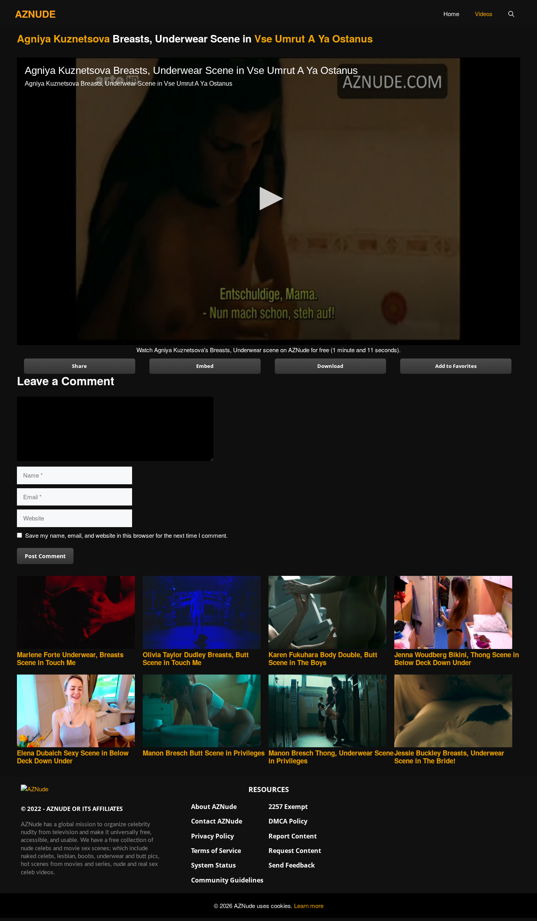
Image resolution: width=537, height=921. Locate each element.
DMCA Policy (287, 821)
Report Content (292, 836)
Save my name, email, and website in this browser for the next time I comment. (126, 535)
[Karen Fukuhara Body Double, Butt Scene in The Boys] (331, 613)
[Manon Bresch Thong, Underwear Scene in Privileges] (331, 712)
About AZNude (214, 806)
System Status (213, 865)
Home (451, 13)
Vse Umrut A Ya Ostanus (313, 38)
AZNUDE (35, 14)
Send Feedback (291, 865)
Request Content (294, 850)
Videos (484, 13)
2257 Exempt (288, 806)
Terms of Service (216, 850)
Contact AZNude (216, 821)
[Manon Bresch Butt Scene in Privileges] (205, 712)
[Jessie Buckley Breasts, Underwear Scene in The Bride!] (457, 712)
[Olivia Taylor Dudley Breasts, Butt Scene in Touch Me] (205, 613)
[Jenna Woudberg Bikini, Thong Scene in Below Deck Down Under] (457, 613)
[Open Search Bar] (511, 14)
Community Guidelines (227, 880)
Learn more (309, 905)
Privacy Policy (212, 836)
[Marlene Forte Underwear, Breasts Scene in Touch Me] (80, 613)
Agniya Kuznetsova (63, 38)
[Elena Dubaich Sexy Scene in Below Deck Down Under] (80, 712)
